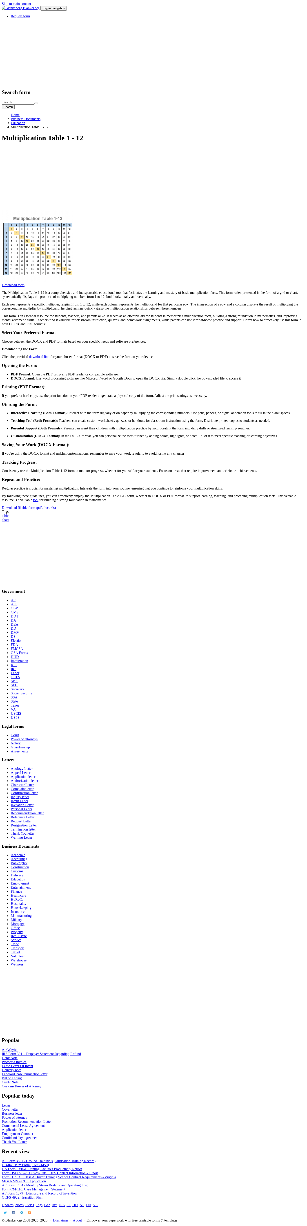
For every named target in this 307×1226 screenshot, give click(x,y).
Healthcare (18, 895)
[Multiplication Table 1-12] (38, 281)
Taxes (15, 705)
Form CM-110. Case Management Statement (33, 1189)
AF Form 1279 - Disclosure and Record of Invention (39, 1193)
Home (15, 115)
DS (13, 636)
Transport (17, 948)
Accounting (19, 859)
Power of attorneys (24, 739)
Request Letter (21, 821)
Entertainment (21, 887)
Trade (15, 944)
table (5, 516)
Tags (39, 1205)
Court (15, 735)
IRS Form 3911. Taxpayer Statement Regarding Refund (41, 1054)
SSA (14, 697)
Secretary (17, 689)
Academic (18, 855)
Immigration (19, 661)
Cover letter (10, 1109)
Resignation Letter (24, 825)
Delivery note (11, 1070)
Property (17, 932)
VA (13, 709)
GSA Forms (19, 653)
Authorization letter (24, 781)
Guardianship (20, 747)
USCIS (16, 713)
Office (15, 928)
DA (13, 620)
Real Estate (19, 936)
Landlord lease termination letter (24, 1074)
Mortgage (17, 924)
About (77, 1220)
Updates (7, 1205)
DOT (14, 616)
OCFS (15, 677)
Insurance (17, 912)
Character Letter (22, 785)
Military (16, 920)
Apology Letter (22, 768)
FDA (14, 645)
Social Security (21, 693)
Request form (20, 16)
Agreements (19, 751)
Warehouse (19, 960)
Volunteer (17, 956)
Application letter (23, 777)
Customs (17, 871)
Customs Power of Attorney (21, 1086)
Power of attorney (14, 1117)
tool (35, 500)
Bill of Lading (12, 1078)
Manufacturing (21, 916)
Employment (20, 883)
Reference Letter (22, 817)
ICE (14, 665)
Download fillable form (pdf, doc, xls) (29, 508)
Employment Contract (17, 1134)
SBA (14, 681)
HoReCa (17, 899)
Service (16, 940)
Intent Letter (19, 801)
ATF (14, 604)
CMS (14, 612)
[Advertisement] (136, 53)
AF (13, 600)
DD (13, 628)
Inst (54, 1205)
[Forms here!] (12, 8)
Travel (15, 952)
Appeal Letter (20, 773)
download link (39, 357)
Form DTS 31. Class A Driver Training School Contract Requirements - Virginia (59, 1177)
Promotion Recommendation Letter (27, 1121)
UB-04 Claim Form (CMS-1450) (25, 1165)
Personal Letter (21, 809)
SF (69, 1205)
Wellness (17, 964)
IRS (13, 669)
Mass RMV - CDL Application (24, 1181)
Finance (16, 891)
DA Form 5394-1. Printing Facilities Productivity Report (42, 1169)
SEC (14, 685)
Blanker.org (31, 8)
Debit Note (10, 1058)
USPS (15, 717)
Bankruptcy (19, 863)
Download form (13, 285)
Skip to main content (16, 4)
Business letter (12, 1113)
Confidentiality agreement (20, 1138)
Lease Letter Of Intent (17, 1066)
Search (8, 107)
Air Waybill (10, 1050)
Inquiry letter (20, 797)
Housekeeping (21, 907)
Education (18, 123)
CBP (14, 608)
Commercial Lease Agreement (23, 1125)
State (14, 701)
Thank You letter (22, 833)
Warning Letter (21, 837)
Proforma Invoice (14, 1062)
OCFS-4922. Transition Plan (22, 1197)
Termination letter (23, 829)
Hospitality (18, 903)
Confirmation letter (24, 793)
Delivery (17, 875)
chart (5, 520)
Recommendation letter (27, 813)
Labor (15, 673)
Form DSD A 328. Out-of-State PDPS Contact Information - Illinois (50, 1173)
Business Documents (25, 119)
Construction (20, 867)
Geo (47, 1205)
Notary (16, 743)
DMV (15, 632)
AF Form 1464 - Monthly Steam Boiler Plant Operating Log (44, 1185)
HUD (15, 657)
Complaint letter (22, 789)
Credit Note (10, 1082)
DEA (14, 624)
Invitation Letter (22, 805)
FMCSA (17, 649)
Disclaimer (60, 1220)
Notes (19, 1205)
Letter (6, 1105)
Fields (29, 1205)
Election (16, 640)
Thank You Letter (14, 1142)
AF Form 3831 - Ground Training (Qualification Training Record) (49, 1161)
